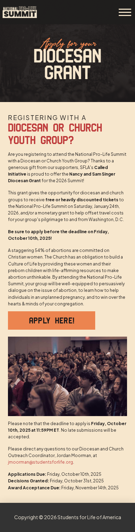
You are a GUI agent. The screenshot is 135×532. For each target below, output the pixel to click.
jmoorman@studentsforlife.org (40, 462)
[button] (125, 12)
